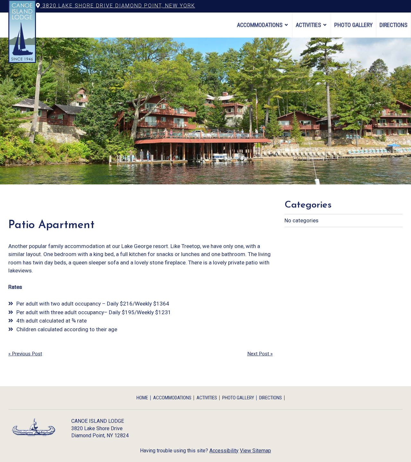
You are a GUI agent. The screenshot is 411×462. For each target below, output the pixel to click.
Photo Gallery (353, 25)
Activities (308, 25)
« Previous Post (25, 354)
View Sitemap (255, 451)
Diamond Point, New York (117, 6)
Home (142, 397)
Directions (393, 25)
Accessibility (224, 451)
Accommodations (260, 25)
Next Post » (260, 354)
